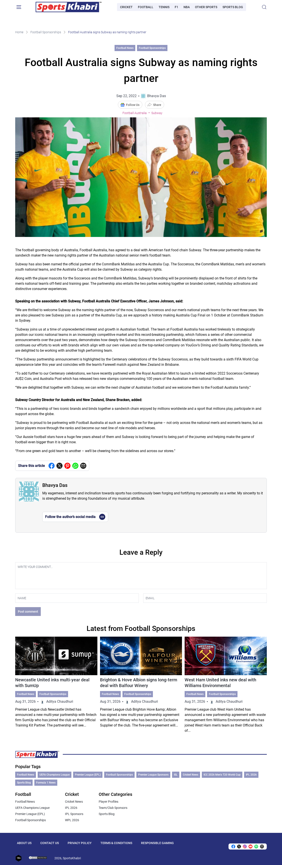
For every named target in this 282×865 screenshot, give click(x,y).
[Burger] (18, 7)
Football (145, 7)
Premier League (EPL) (88, 774)
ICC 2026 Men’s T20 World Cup (222, 774)
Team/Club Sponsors (113, 808)
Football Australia (134, 113)
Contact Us (49, 843)
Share (157, 105)
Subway (156, 113)
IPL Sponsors (74, 814)
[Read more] (56, 685)
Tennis (164, 7)
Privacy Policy (80, 843)
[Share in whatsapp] (75, 466)
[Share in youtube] (250, 846)
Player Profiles (108, 801)
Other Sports (206, 7)
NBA (187, 7)
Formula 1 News (46, 782)
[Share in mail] (83, 466)
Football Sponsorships (45, 32)
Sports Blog (233, 7)
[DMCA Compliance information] (38, 858)
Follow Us (132, 105)
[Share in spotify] (256, 846)
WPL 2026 (72, 820)
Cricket (126, 7)
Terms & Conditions (116, 843)
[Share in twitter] (59, 466)
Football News (125, 48)
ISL (176, 774)
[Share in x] (239, 846)
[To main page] (68, 7)
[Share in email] (262, 846)
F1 (176, 7)
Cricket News (190, 774)
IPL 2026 (251, 774)
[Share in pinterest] (67, 466)
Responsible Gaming (157, 843)
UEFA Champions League (54, 774)
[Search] (264, 7)
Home (19, 32)
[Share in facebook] (51, 466)
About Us (24, 843)
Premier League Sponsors (153, 774)
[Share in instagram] (245, 846)
